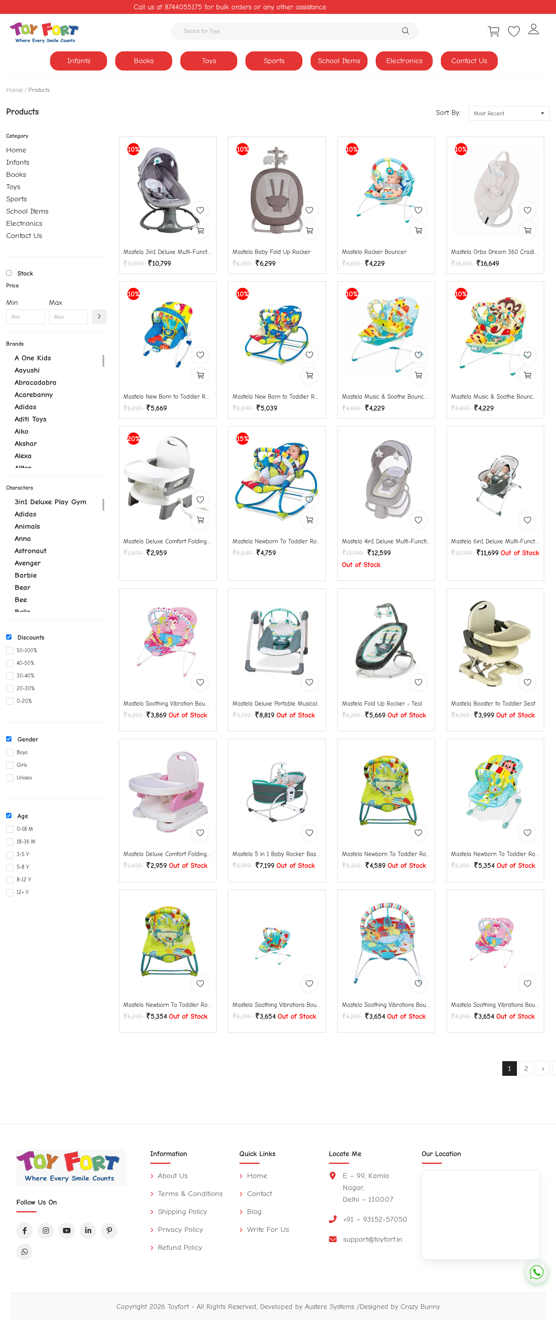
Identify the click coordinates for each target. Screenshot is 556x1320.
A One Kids (33, 358)
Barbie (26, 575)
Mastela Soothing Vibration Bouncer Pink (167, 703)
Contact (258, 1193)
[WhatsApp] (24, 1252)
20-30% (26, 688)
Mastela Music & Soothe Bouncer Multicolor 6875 (386, 396)
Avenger (28, 563)
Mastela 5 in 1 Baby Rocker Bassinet (276, 854)
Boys (22, 752)
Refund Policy (178, 1247)
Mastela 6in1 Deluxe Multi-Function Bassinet (495, 541)
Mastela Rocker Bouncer (374, 252)
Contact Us (469, 60)
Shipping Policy (181, 1211)
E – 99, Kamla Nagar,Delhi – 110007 (368, 1187)
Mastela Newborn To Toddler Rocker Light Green (167, 1005)
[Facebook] (24, 1231)
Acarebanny (34, 395)
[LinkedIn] (88, 1231)
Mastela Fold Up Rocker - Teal (382, 703)
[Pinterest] (109, 1231)
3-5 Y (23, 854)
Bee (21, 600)
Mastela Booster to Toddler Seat (493, 703)
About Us (171, 1175)
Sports (274, 60)
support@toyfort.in (373, 1239)
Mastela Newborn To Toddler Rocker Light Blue (495, 854)
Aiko (21, 431)
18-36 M (26, 842)
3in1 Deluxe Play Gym (50, 502)
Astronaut (30, 551)
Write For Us (267, 1229)
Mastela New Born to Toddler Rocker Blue (167, 396)
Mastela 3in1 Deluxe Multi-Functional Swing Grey (167, 252)
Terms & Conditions (189, 1193)
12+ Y (23, 892)
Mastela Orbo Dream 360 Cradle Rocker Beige (495, 252)
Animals (27, 526)
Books (144, 60)
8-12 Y (24, 879)
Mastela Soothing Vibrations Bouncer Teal (276, 1005)
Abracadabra (36, 382)
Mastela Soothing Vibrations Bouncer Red (386, 1005)
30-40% (25, 676)
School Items (339, 60)
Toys (209, 60)
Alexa (23, 456)
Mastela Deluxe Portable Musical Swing (276, 703)
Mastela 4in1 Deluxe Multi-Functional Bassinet (386, 541)
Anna (23, 538)
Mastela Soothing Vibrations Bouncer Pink (495, 1005)
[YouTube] (67, 1231)
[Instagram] (45, 1231)
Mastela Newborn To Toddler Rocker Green (386, 854)
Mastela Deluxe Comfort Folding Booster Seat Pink (167, 854)
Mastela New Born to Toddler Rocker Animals (276, 396)
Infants (78, 60)
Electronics (404, 60)
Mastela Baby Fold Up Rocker (271, 252)
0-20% (24, 701)
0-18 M (25, 829)
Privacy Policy (179, 1229)
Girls (22, 765)
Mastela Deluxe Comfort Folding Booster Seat (167, 541)
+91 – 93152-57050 (375, 1219)
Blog (253, 1211)
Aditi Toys (30, 419)
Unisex (24, 778)
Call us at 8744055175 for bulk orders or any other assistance (209, 7)
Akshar (26, 443)
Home (14, 90)
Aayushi (27, 370)
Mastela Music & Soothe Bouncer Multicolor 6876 (495, 396)
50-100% (27, 650)
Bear (23, 587)
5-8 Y (23, 867)
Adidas (25, 407)
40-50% (25, 663)
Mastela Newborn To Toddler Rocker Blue (276, 541)
